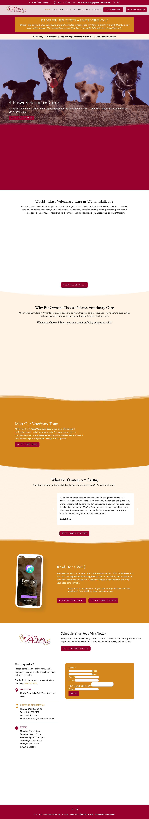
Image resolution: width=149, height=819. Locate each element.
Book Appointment (136, 9)
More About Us (77, 170)
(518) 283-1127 (69, 2)
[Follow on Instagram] (118, 2)
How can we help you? (80, 686)
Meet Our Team (27, 445)
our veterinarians (43, 435)
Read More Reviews (74, 533)
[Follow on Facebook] (114, 2)
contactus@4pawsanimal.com (95, 2)
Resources (83, 9)
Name (72, 668)
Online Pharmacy (113, 9)
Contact (96, 9)
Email (72, 677)
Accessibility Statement (105, 814)
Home (47, 9)
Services (70, 9)
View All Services (74, 285)
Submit (74, 693)
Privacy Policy (87, 814)
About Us (57, 9)
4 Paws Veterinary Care (34, 102)
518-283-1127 (31, 683)
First (95, 671)
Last (95, 674)
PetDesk (76, 814)
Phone (72, 680)
